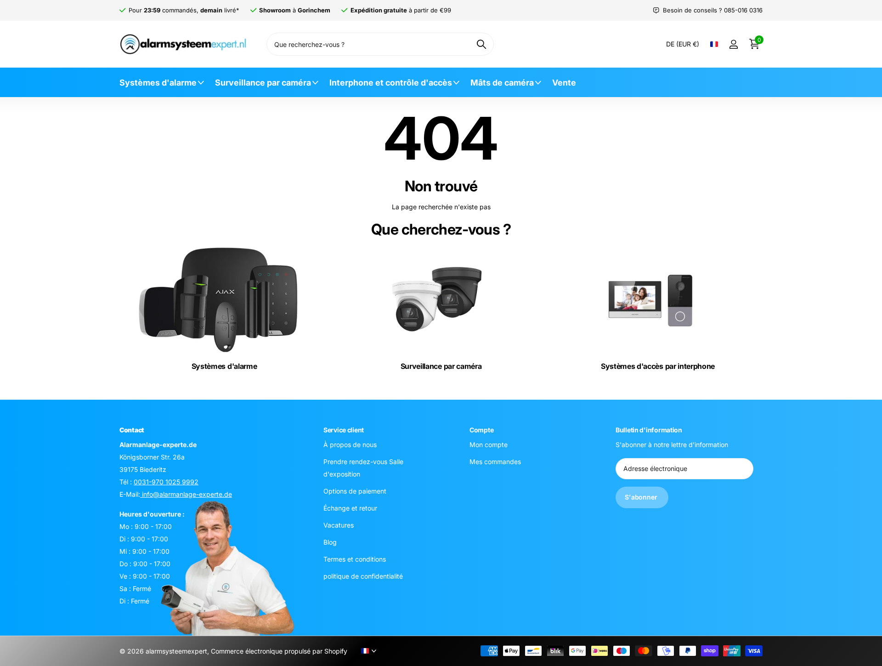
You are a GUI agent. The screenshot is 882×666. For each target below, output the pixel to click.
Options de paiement (354, 491)
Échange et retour (350, 508)
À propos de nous (350, 444)
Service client (343, 430)
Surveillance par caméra (263, 82)
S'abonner (642, 497)
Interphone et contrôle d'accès (390, 82)
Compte (481, 430)
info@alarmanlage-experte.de (186, 494)
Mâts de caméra (502, 82)
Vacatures (338, 525)
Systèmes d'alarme (158, 82)
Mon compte (488, 444)
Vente (564, 82)
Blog (330, 542)
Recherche (481, 44)
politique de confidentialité (363, 576)
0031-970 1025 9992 (166, 482)
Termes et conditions (354, 559)
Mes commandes (495, 461)
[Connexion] (733, 44)
